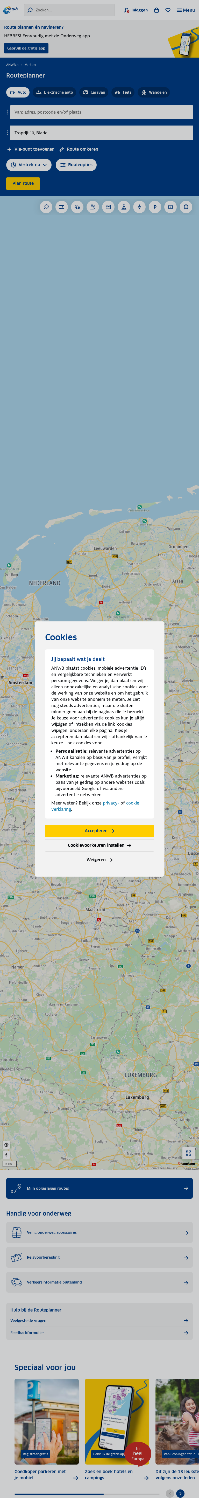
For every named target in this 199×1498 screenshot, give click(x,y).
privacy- (111, 803)
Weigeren (96, 860)
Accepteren (96, 831)
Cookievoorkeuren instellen (96, 845)
